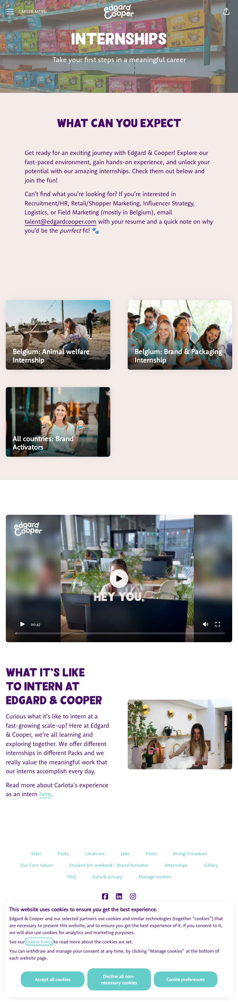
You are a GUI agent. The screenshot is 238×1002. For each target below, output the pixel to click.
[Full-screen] (218, 624)
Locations (94, 853)
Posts (151, 853)
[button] (226, 11)
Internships (176, 865)
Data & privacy (107, 877)
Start (36, 853)
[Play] (22, 624)
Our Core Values (36, 865)
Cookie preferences (185, 979)
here (45, 794)
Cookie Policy (39, 942)
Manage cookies (155, 877)
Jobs (125, 853)
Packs (63, 853)
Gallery (211, 865)
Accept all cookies (53, 979)
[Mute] (205, 624)
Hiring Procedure (190, 853)
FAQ (71, 877)
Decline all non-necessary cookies (119, 979)
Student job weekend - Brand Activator (109, 865)
